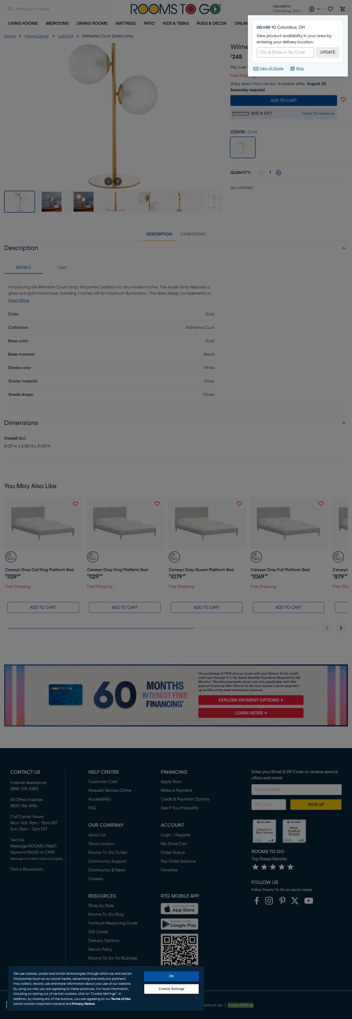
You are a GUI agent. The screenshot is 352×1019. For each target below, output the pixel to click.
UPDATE (327, 52)
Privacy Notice (83, 1004)
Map (300, 68)
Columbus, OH (291, 27)
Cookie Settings (171, 989)
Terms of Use (121, 999)
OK (171, 976)
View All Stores (271, 68)
